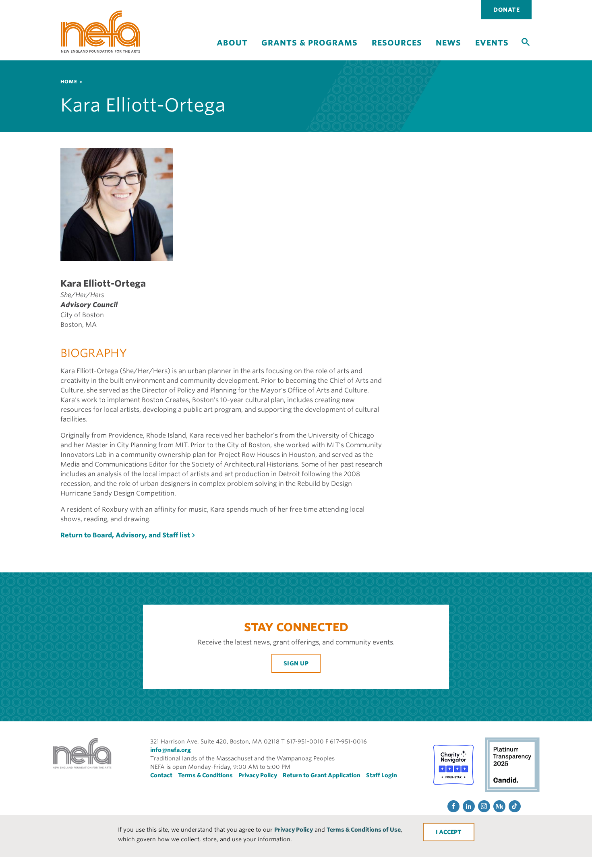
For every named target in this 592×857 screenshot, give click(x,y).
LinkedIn (469, 806)
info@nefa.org (170, 750)
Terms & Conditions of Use (364, 829)
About (232, 42)
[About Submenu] (232, 50)
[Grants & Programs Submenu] (310, 50)
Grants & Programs (309, 42)
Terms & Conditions (205, 775)
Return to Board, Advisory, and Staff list (125, 535)
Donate (506, 9)
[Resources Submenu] (397, 50)
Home (68, 81)
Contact (161, 775)
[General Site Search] (526, 41)
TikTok (515, 806)
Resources (397, 42)
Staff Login (381, 775)
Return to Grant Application (321, 775)
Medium (499, 806)
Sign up (296, 663)
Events (492, 42)
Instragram (484, 806)
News (448, 42)
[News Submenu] (449, 50)
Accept (450, 832)
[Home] (100, 31)
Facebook (453, 806)
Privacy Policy (293, 829)
